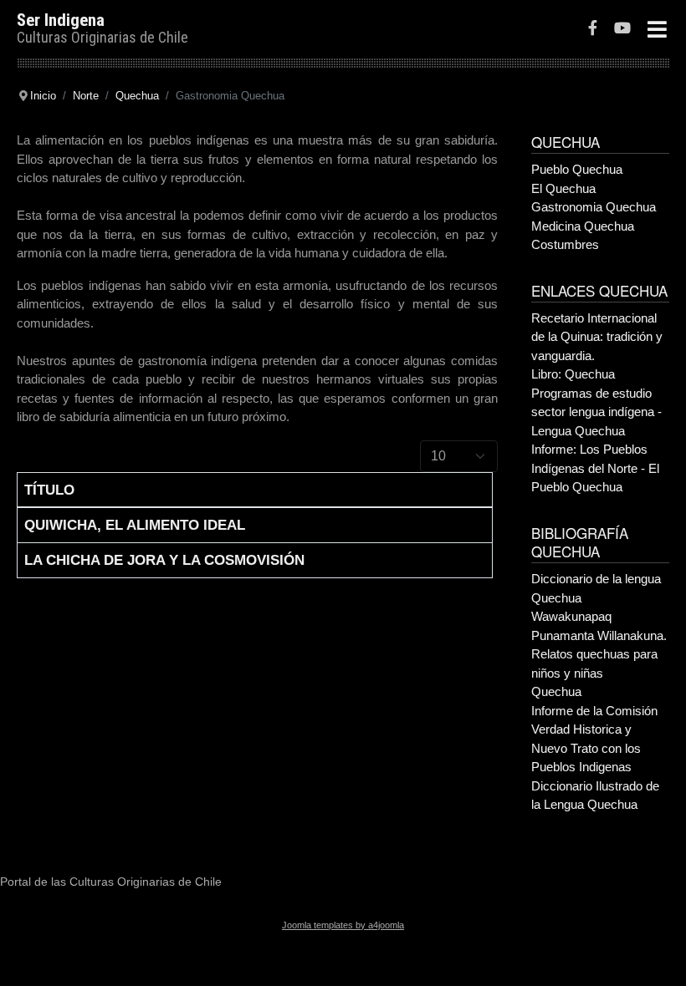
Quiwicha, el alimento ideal (134, 524)
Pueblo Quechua (576, 169)
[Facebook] (592, 29)
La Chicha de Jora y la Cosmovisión (164, 559)
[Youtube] (622, 29)
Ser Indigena (61, 20)
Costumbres (565, 244)
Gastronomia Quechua (593, 207)
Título (49, 489)
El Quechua (563, 188)
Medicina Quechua (582, 226)
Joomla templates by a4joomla (343, 925)
